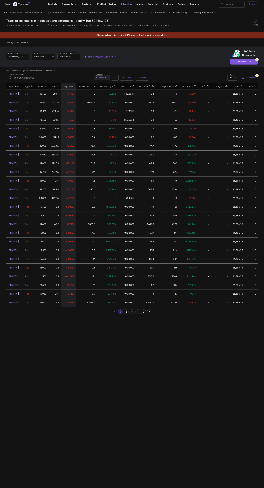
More (193, 4)
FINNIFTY (13, 94)
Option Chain (95, 12)
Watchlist (153, 4)
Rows (232, 75)
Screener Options (67, 53)
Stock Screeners (158, 12)
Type (36, 53)
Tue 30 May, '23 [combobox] (15, 56)
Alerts (139, 4)
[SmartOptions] (17, 4)
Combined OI (111, 12)
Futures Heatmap (13, 12)
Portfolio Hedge (106, 4)
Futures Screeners (77, 12)
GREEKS (142, 77)
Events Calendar (139, 12)
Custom (100, 77)
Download (250, 77)
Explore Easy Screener (101, 56)
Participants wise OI (203, 12)
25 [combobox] (231, 77)
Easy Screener (32, 12)
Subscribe (126, 4)
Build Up (124, 12)
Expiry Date (13, 53)
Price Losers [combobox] (66, 56)
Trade (85, 4)
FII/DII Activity (180, 12)
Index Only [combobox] (39, 56)
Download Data (244, 61)
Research (67, 4)
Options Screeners (56, 12)
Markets (52, 4)
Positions (168, 4)
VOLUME (126, 77)
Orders (181, 4)
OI (115, 77)
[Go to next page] (149, 311)
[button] (17, 86)
